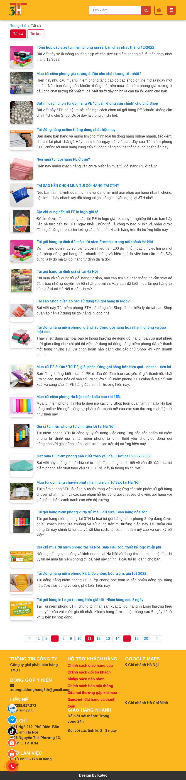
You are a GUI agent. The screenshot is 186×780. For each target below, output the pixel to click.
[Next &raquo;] (157, 638)
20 (146, 638)
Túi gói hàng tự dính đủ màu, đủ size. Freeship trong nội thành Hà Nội (95, 242)
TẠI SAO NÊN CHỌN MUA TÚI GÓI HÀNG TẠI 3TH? (78, 186)
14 (117, 638)
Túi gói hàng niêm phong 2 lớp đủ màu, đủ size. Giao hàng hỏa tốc (92, 512)
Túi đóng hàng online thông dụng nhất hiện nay (76, 130)
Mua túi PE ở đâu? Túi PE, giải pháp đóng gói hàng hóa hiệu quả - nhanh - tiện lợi (104, 367)
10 (79, 638)
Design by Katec (93, 775)
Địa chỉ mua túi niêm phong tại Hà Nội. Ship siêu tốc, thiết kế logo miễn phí (99, 547)
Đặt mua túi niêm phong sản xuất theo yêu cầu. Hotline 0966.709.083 (94, 456)
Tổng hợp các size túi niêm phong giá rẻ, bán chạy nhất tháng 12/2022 (95, 47)
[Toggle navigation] (171, 10)
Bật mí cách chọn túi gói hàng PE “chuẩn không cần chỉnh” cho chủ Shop (97, 103)
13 (108, 638)
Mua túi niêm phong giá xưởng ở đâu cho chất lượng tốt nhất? (89, 74)
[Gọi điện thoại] (12, 766)
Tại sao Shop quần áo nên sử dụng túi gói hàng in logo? (83, 301)
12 (98, 638)
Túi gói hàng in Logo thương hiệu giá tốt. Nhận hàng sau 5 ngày (90, 600)
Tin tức (35, 34)
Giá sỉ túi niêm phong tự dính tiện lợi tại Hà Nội (75, 426)
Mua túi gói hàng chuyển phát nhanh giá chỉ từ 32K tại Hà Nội (88, 482)
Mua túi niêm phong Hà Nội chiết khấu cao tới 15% (79, 397)
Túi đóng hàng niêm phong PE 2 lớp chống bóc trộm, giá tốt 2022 (91, 573)
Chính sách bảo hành (86, 679)
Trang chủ (18, 26)
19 (137, 638)
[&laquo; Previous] (29, 638)
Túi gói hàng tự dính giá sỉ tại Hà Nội (67, 271)
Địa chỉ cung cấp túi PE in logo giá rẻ (67, 212)
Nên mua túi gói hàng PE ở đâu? (63, 159)
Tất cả (18, 34)
